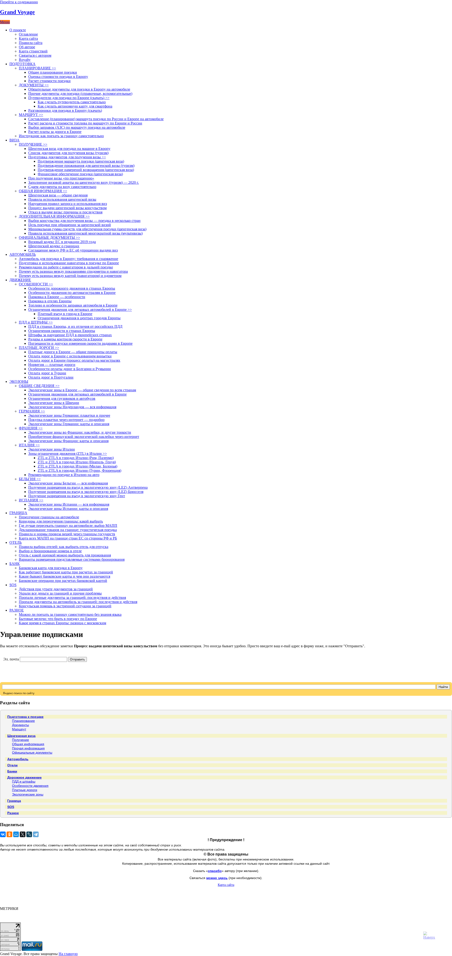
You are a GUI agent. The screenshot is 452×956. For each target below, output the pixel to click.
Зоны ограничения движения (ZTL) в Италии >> (67, 454)
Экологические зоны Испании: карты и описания (68, 509)
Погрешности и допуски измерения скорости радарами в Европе (80, 343)
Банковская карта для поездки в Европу (51, 568)
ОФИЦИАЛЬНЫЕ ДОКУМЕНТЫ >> (49, 238)
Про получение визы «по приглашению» (61, 178)
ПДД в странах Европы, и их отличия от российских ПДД (75, 326)
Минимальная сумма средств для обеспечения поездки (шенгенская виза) (87, 229)
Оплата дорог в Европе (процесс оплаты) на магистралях (74, 360)
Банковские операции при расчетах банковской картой (63, 581)
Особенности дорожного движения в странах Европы (71, 288)
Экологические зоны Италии (51, 449)
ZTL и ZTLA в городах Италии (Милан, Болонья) (77, 466)
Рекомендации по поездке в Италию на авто (63, 475)
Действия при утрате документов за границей (56, 589)
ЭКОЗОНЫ (18, 382)
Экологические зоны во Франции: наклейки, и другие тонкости (79, 432)
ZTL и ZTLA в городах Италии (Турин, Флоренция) (79, 470)
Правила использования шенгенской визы (62, 199)
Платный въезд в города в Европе (65, 314)
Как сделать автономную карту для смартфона (75, 106)
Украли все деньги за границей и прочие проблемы (60, 593)
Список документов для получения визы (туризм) (68, 153)
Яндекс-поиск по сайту (18, 693)
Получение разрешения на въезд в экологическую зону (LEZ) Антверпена (88, 487)
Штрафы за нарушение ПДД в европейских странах (70, 335)
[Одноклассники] (9, 834)
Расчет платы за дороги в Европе (54, 132)
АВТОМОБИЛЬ (22, 254)
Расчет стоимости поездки (49, 81)
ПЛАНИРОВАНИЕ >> (37, 68)
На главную (68, 954)
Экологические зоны (27, 794)
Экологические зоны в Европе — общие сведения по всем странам (82, 390)
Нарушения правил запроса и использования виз (67, 204)
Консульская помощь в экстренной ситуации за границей (65, 606)
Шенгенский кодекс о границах (53, 246)
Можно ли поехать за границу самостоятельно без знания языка (70, 614)
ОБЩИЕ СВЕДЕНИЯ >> (39, 386)
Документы (20, 725)
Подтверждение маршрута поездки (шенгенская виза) (81, 161)
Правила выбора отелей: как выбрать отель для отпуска (63, 547)
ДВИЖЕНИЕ (20, 280)
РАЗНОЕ (16, 610)
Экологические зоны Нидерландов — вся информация (72, 407)
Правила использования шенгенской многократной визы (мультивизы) (85, 233)
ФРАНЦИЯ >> (31, 428)
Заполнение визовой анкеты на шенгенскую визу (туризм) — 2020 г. (83, 182)
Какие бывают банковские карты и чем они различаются (64, 576)
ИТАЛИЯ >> (29, 445)
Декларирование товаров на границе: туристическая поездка (68, 530)
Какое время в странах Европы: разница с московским (62, 623)
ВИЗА (14, 140)
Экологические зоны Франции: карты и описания (68, 441)
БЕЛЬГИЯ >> (30, 479)
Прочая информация (28, 748)
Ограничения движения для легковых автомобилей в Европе (77, 394)
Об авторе (27, 47)
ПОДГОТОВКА (22, 64)
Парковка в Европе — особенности (56, 297)
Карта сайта (28, 38)
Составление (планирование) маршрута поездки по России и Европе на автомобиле (96, 119)
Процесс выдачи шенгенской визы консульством (67, 208)
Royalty (25, 60)
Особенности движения (30, 786)
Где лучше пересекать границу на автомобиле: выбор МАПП (68, 526)
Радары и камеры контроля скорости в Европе (65, 339)
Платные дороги (24, 790)
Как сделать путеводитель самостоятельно (72, 102)
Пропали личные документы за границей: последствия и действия (72, 598)
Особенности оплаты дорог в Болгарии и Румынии (69, 369)
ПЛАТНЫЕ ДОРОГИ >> (39, 348)
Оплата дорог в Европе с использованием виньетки (70, 356)
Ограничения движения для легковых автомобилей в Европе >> (80, 310)
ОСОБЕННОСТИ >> (36, 284)
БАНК (14, 564)
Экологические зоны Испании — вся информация (68, 504)
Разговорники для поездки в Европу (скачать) (65, 110)
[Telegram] (36, 834)
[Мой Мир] (16, 834)
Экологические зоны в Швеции (53, 403)
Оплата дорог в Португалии (50, 377)
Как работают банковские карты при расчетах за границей (66, 572)
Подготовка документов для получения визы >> (67, 157)
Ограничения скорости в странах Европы (61, 331)
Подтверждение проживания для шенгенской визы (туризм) (86, 166)
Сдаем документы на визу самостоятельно (62, 187)
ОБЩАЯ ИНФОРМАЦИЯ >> (43, 191)
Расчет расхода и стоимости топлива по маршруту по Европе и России (85, 123)
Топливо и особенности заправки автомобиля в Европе (72, 305)
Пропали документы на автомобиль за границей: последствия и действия (78, 602)
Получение (20, 740)
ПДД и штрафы (23, 781)
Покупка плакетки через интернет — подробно (66, 420)
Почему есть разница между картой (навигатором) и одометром (70, 276)
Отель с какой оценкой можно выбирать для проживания (65, 555)
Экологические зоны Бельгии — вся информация (68, 483)
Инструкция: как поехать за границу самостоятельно (61, 136)
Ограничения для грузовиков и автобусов (61, 398)
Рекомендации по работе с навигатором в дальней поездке (66, 267)
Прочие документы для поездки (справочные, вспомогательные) (80, 94)
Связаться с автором (35, 55)
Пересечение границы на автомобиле (49, 517)
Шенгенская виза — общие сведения (58, 195)
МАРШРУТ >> (31, 115)
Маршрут (19, 729)
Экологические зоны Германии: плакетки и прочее (69, 415)
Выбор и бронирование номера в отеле (50, 551)
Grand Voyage (17, 12)
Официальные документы (32, 752)
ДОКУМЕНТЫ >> (34, 85)
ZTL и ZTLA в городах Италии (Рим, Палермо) (76, 458)
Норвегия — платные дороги (51, 365)
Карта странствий (33, 51)
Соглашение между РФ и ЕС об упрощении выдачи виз (73, 250)
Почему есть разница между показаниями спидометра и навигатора (73, 271)
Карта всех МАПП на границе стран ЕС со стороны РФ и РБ (68, 538)
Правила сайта (30, 43)
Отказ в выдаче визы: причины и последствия (65, 212)
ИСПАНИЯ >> (31, 500)
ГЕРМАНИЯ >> (32, 411)
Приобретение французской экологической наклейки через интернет (83, 437)
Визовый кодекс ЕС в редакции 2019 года (62, 242)
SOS (12, 585)
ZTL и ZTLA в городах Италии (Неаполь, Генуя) (77, 462)
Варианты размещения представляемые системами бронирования (72, 559)
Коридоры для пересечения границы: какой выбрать (61, 521)
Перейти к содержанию (19, 2)
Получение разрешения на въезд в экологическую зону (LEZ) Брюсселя (85, 492)
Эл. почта (11, 659)
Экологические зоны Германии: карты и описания (68, 424)
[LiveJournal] (29, 834)
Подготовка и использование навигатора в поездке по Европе (69, 263)
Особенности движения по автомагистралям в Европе (72, 293)
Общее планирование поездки (52, 72)
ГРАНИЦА (18, 513)
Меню (5, 22)
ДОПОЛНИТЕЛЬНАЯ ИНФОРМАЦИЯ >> (54, 216)
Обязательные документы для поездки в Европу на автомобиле (79, 89)
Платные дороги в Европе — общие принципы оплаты (72, 352)
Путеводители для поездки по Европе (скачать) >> (68, 98)
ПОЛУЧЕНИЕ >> (33, 144)
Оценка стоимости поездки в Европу (58, 77)
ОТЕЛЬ (15, 542)
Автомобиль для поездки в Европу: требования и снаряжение (68, 259)
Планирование (23, 721)
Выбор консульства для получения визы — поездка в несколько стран (84, 221)
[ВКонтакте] (3, 834)
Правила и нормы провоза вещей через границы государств (67, 534)
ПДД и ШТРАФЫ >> (36, 322)
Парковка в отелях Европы (50, 301)
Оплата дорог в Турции (47, 373)
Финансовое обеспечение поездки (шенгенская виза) (80, 174)
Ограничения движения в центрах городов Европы (79, 318)
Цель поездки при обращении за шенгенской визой (69, 225)
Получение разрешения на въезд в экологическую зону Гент (76, 496)
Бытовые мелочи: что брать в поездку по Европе (58, 619)
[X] (22, 834)
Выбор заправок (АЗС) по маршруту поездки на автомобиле (76, 127)
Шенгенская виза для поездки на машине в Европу (69, 149)
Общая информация (28, 744)
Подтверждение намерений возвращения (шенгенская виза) (86, 170)
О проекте (17, 30)
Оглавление (28, 34)
